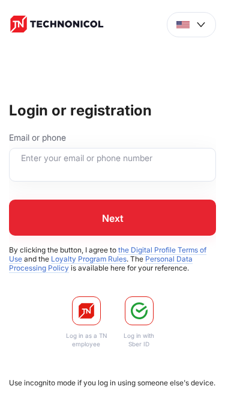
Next (113, 218)
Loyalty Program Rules (89, 258)
